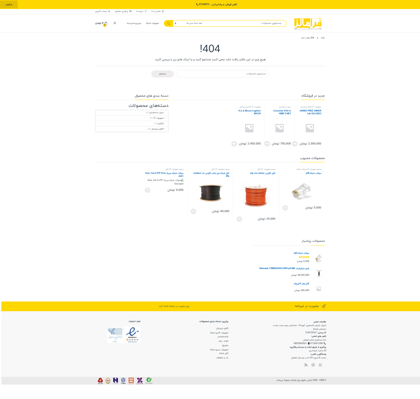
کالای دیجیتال (306, 107)
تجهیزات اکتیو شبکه (219, 332)
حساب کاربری (101, 11)
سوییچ (225, 345)
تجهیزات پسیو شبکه (219, 349)
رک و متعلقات (222, 357)
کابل (259, 169)
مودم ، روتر (223, 340)
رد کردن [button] (9, 4)
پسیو (319, 169)
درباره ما (139, 11)
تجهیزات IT (316, 107)
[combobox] (245, 23)
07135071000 (316, 343)
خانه (323, 37)
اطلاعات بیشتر (296, 144)
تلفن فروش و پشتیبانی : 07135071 (218, 4)
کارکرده (160, 123)
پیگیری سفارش (121, 11)
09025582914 (300, 343)
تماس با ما (156, 11)
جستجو (162, 73)
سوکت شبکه (301, 169)
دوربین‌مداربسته (134, 23)
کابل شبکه (223, 353)
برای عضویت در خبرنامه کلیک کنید (174, 306)
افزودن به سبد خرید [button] (286, 208)
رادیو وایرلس (222, 336)
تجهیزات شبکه (152, 23)
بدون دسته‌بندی (285, 107)
